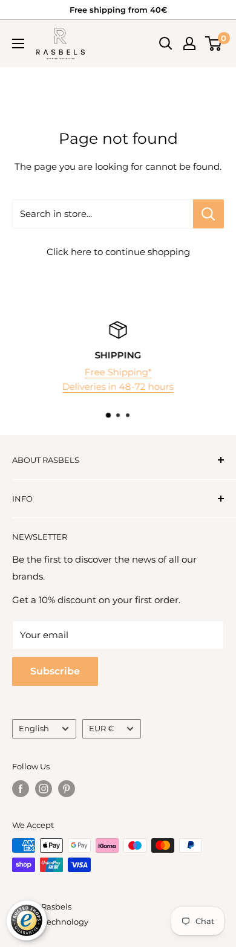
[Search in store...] (208, 213)
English (34, 728)
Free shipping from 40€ (118, 10)
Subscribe (55, 671)
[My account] (189, 43)
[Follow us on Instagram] (43, 788)
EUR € (101, 728)
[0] (213, 43)
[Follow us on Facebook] (20, 788)
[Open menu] (18, 43)
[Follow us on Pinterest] (66, 788)
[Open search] (165, 43)
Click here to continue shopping (118, 251)
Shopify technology (50, 921)
